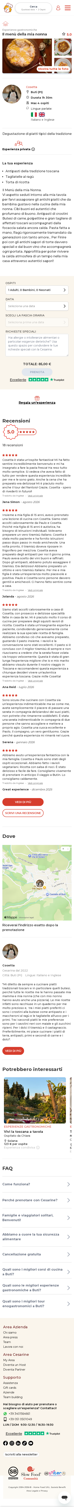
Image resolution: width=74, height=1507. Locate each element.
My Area (9, 1360)
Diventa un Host (14, 1365)
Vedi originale (35, 495)
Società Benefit (58, 1487)
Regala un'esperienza (37, 403)
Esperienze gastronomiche (19, 29)
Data (10, 299)
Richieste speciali (21, 331)
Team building (12, 1397)
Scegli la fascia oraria (25, 315)
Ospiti (11, 283)
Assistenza (10, 1383)
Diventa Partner (14, 1369)
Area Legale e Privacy (37, 1490)
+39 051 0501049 (20, 1419)
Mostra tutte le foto (53, 69)
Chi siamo (10, 1332)
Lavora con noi (13, 1347)
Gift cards (9, 1387)
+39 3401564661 (19, 1413)
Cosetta (31, 87)
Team (7, 1342)
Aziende (8, 1392)
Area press (10, 1337)
